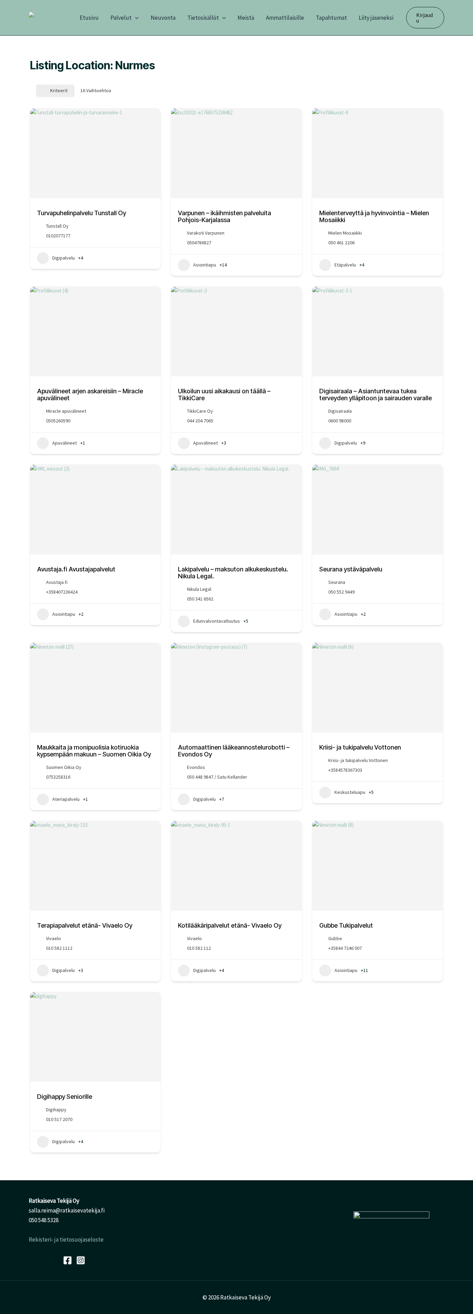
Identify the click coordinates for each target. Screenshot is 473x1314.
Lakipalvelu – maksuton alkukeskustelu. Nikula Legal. (233, 573)
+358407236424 (62, 592)
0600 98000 (339, 421)
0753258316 (58, 777)
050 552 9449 (341, 592)
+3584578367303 (345, 770)
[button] (135, 17)
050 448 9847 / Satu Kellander (217, 777)
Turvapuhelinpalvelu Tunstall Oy (81, 213)
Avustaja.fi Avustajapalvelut (76, 569)
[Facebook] (67, 1260)
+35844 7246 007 (345, 948)
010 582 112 (199, 948)
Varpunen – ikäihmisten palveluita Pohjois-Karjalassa (224, 216)
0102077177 (58, 236)
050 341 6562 (200, 599)
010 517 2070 (59, 1119)
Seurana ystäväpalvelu (350, 569)
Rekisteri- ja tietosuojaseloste (66, 1239)
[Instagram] (80, 1260)
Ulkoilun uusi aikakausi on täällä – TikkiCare (224, 394)
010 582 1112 (59, 948)
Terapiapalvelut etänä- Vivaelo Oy (84, 925)
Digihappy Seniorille (64, 1096)
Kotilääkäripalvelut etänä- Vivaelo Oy (230, 925)
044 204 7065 (200, 421)
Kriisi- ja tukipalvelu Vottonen (360, 747)
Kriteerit (59, 90)
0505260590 (58, 421)
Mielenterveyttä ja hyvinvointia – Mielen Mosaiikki (374, 216)
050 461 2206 (341, 242)
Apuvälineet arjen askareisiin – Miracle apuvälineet (90, 394)
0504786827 (199, 242)
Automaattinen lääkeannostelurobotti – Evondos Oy (233, 751)
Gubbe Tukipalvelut (346, 925)
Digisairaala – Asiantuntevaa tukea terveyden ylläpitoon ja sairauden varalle (375, 394)
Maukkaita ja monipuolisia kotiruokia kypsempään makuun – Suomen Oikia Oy (94, 751)
